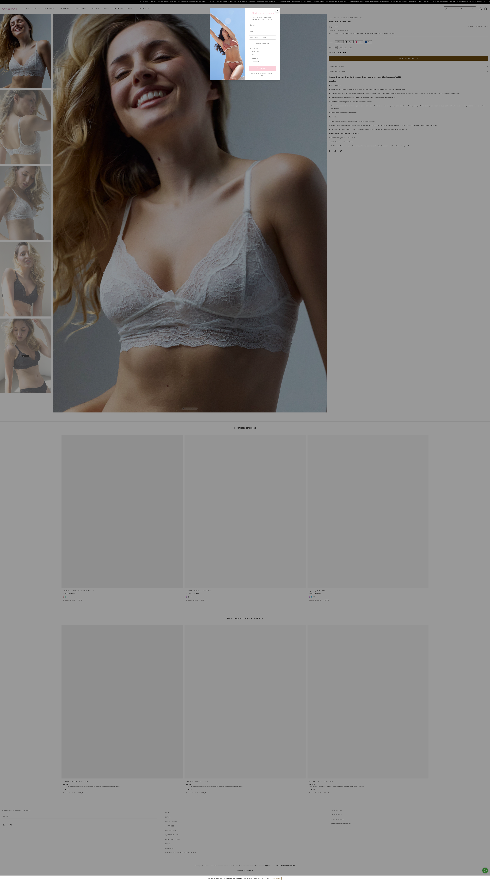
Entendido (276, 878)
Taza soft (255, 62)
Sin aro (254, 55)
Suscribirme (262, 68)
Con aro (255, 48)
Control (255, 58)
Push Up (255, 51)
